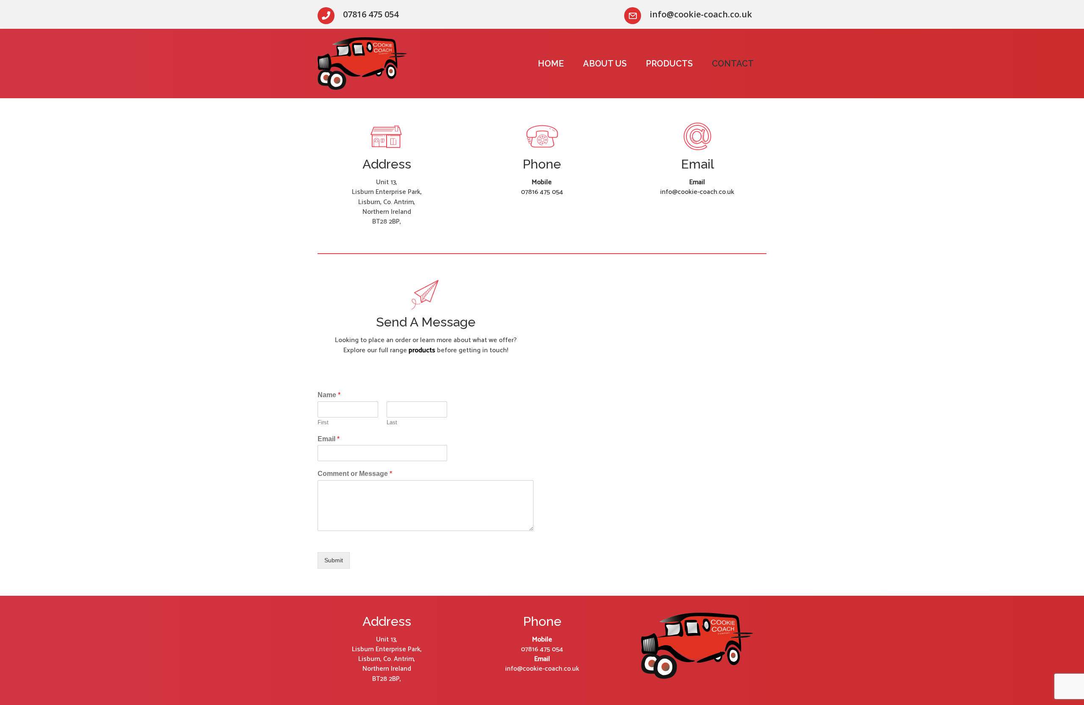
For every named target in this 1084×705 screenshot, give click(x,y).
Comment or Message (355, 473)
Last (392, 422)
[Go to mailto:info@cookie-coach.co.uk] (695, 14)
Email (329, 438)
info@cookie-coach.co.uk (697, 192)
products (422, 350)
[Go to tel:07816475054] (373, 14)
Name (329, 394)
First (323, 422)
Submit (333, 560)
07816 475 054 (542, 192)
